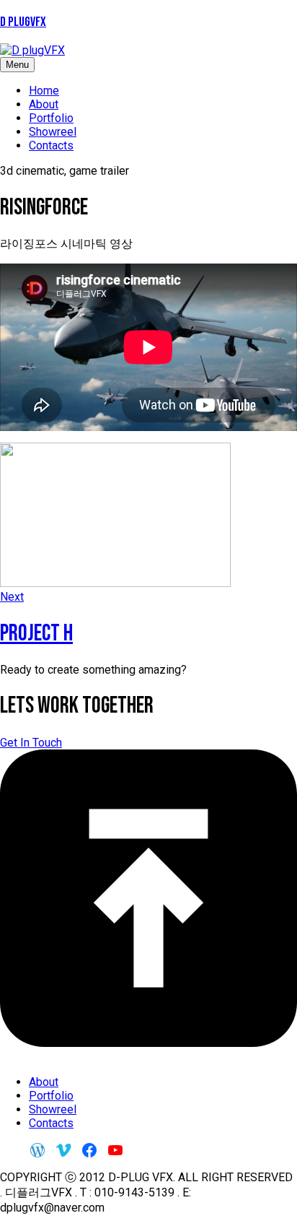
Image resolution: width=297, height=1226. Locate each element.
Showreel (52, 132)
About (43, 104)
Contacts (51, 145)
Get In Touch (31, 742)
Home (44, 90)
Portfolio (51, 118)
